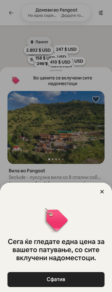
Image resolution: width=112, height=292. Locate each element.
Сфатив (56, 279)
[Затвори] (102, 191)
